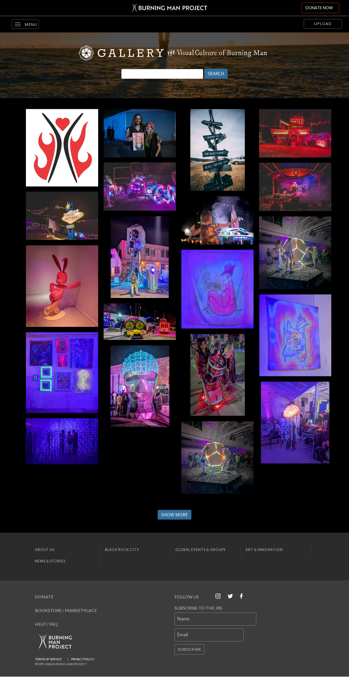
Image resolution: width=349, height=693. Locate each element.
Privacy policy (82, 659)
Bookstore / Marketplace (66, 610)
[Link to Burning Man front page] (169, 8)
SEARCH (216, 74)
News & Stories (50, 561)
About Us (44, 549)
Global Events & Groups (200, 549)
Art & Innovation (264, 549)
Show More (174, 515)
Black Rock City (122, 549)
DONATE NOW (319, 7)
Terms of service (48, 659)
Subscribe (189, 649)
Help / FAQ (46, 623)
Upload (323, 23)
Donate (44, 596)
